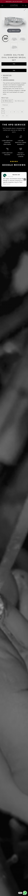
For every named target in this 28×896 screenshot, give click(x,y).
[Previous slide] (2, 20)
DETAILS (5, 77)
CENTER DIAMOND (8, 80)
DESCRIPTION (7, 75)
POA (14, 64)
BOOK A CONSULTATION (14, 1)
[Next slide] (25, 20)
